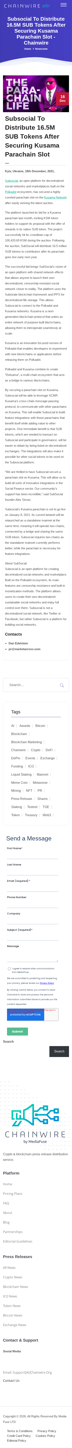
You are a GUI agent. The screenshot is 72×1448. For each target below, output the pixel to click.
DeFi (49, 750)
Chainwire (18, 750)
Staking (16, 807)
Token (15, 815)
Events (30, 758)
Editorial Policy (16, 1440)
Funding (17, 766)
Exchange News (14, 1325)
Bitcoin (40, 725)
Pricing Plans (12, 1193)
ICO (31, 766)
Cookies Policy (45, 1435)
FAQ (6, 1203)
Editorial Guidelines (17, 1241)
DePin (15, 758)
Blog (6, 1222)
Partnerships (13, 1232)
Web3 (47, 815)
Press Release (21, 798)
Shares (42, 798)
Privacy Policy (46, 1431)
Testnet (32, 807)
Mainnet (42, 774)
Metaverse (40, 782)
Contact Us (11, 1380)
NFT (29, 790)
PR (40, 790)
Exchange (47, 758)
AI (12, 725)
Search (8, 1041)
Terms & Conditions (20, 1431)
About (7, 1213)
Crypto (35, 750)
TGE (46, 807)
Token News (12, 1306)
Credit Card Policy (19, 1435)
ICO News (10, 1296)
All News (9, 1267)
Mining (16, 790)
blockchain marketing (26, 742)
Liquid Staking (21, 774)
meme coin (19, 782)
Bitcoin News (12, 1315)
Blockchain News (15, 1287)
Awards (24, 725)
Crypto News (12, 1277)
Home (27, 49)
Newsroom (41, 49)
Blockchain (19, 734)
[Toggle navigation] (63, 5)
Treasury (31, 815)
